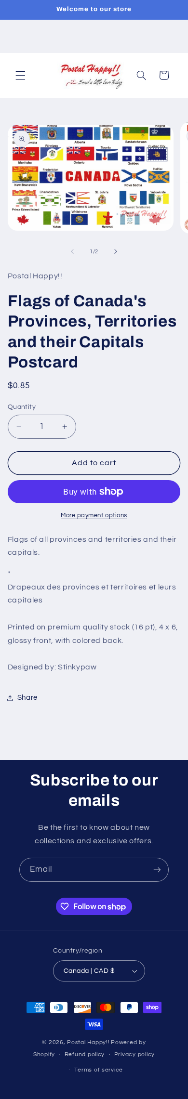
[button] (20, 75)
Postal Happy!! (88, 1042)
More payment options (94, 515)
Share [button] (27, 697)
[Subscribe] (157, 869)
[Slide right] (115, 251)
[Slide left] (72, 251)
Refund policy (85, 1054)
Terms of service (98, 1070)
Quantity (22, 407)
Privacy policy (134, 1054)
